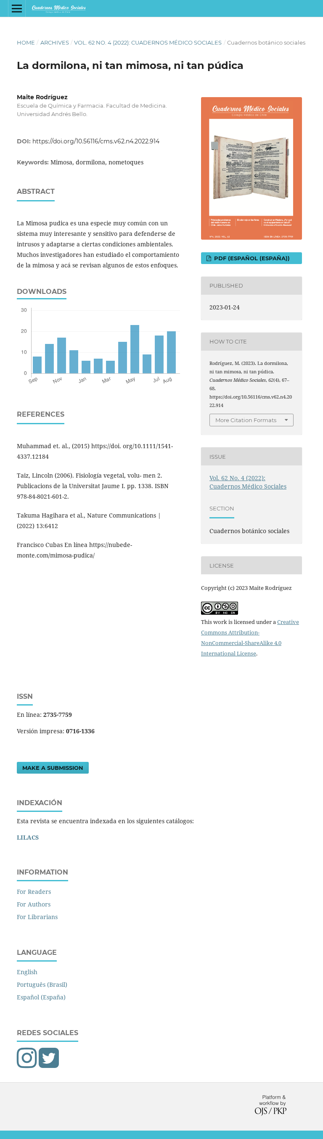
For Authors (33, 904)
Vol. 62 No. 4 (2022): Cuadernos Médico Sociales (148, 42)
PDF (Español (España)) (251, 258)
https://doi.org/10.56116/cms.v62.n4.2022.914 (95, 141)
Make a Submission (52, 767)
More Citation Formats (245, 420)
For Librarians (37, 917)
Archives (54, 42)
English (27, 972)
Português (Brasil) (42, 984)
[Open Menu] (16, 8)
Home (26, 42)
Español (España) (41, 997)
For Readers (34, 892)
